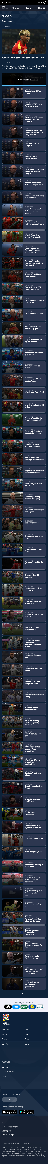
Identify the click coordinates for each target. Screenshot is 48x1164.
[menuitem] (17, 8)
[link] (15, 8)
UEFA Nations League (5, 7)
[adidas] (8, 1006)
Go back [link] (7, 26)
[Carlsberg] (24, 1006)
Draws (4, 1034)
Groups (4, 1039)
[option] (24, 79)
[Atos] (16, 1006)
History (27, 1034)
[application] (24, 41)
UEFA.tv (5, 1044)
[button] (41, 8)
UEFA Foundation (8, 1072)
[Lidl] (32, 1006)
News (27, 1029)
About (27, 1039)
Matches (5, 1029)
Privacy (4, 1123)
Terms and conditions (10, 1127)
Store (27, 1044)
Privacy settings (8, 1135)
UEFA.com (6, 1067)
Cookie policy (7, 1131)
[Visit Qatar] (40, 1006)
